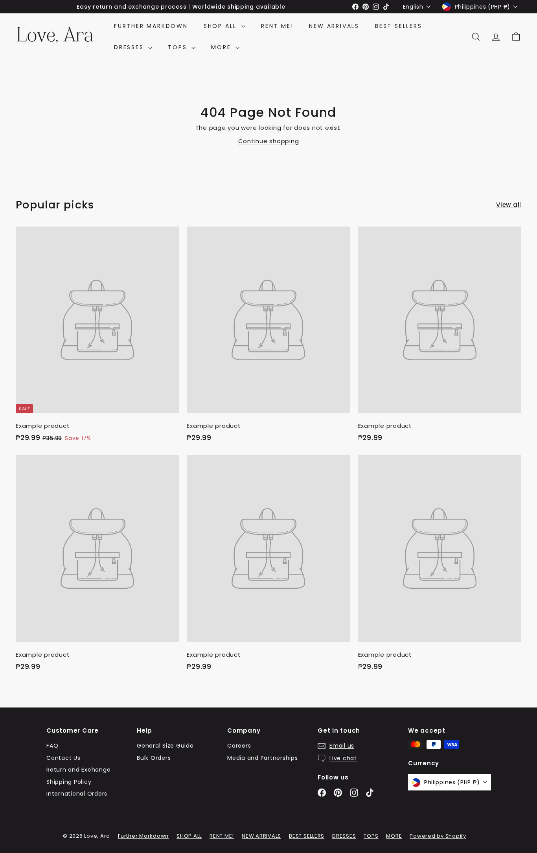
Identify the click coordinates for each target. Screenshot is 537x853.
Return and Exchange (78, 770)
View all (508, 205)
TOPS (178, 47)
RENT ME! (277, 26)
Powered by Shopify (438, 836)
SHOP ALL (221, 26)
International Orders (76, 794)
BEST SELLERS (398, 26)
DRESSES (130, 47)
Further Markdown (151, 26)
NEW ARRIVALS (334, 26)
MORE (222, 47)
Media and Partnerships (262, 758)
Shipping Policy (68, 782)
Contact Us (63, 758)
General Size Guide (165, 746)
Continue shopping (268, 141)
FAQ (52, 746)
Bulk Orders (154, 758)
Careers (239, 746)
